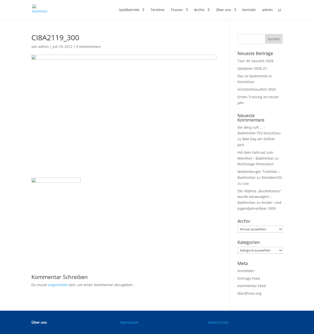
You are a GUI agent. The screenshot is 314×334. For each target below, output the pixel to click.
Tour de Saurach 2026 (255, 60)
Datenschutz (218, 322)
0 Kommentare (88, 46)
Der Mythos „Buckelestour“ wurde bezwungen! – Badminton (259, 197)
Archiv (199, 10)
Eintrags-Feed (248, 278)
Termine (157, 10)
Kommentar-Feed (251, 285)
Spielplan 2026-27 (252, 68)
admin (267, 10)
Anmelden (245, 270)
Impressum (129, 322)
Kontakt (249, 10)
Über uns (223, 10)
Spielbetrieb (129, 10)
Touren (177, 10)
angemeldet (58, 284)
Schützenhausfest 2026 (256, 89)
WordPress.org (249, 293)
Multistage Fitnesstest (255, 164)
